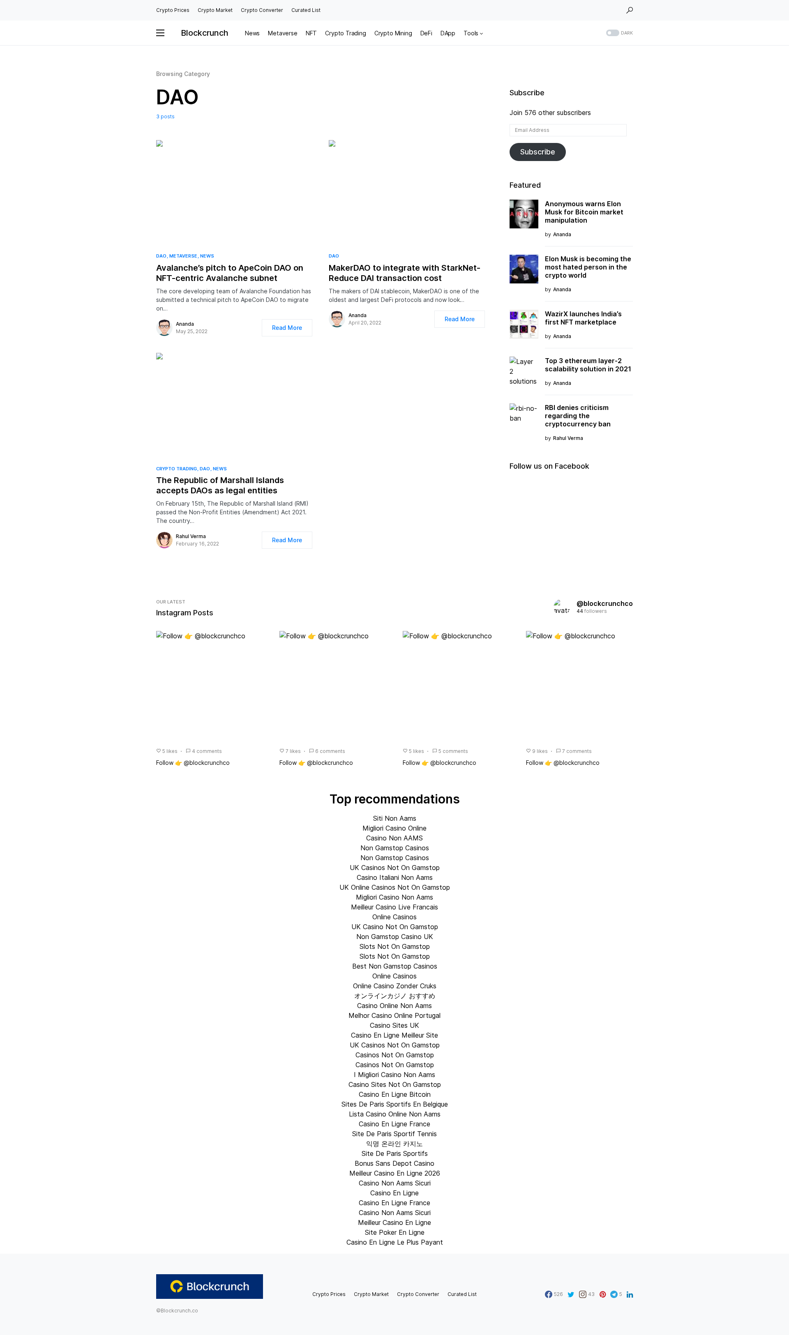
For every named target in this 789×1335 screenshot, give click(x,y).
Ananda (185, 324)
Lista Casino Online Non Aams (395, 1114)
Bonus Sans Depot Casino (394, 1163)
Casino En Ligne (394, 1193)
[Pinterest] (603, 1294)
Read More (287, 327)
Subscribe (537, 151)
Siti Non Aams (394, 818)
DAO (161, 256)
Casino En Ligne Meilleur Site (394, 1035)
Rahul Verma (191, 536)
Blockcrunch (204, 33)
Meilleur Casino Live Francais (394, 907)
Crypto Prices (172, 10)
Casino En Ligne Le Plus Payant (394, 1242)
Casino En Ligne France (394, 1124)
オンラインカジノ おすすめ (394, 996)
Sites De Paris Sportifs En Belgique (394, 1104)
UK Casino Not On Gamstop (394, 927)
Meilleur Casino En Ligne (394, 1222)
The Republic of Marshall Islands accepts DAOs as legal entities (220, 485)
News (207, 256)
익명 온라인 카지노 (394, 1143)
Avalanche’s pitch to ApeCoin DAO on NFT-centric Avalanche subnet (229, 273)
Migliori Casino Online (394, 828)
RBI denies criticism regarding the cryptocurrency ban (578, 415)
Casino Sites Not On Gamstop (394, 1084)
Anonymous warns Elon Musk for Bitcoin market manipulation (584, 212)
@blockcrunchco (605, 603)
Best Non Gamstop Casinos (394, 966)
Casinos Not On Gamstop (394, 1055)
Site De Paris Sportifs (395, 1153)
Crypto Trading (176, 469)
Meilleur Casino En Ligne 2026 (394, 1173)
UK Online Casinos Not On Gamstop (394, 887)
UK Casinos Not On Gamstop (395, 867)
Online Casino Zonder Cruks (394, 986)
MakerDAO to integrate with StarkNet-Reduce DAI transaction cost (404, 273)
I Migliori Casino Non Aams (394, 1074)
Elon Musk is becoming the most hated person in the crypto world (588, 267)
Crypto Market (215, 10)
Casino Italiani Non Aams (395, 877)
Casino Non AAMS (394, 838)
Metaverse (183, 256)
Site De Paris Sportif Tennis (394, 1134)
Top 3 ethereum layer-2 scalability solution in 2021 (588, 365)
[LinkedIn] (630, 1294)
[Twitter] (571, 1294)
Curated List (306, 10)
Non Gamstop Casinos (394, 848)
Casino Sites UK (394, 1025)
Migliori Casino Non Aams (394, 897)
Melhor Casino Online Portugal (394, 1015)
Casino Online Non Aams (394, 1005)
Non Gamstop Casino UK (394, 936)
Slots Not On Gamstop (395, 946)
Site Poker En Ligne (394, 1232)
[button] (629, 10)
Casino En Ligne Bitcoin (395, 1094)
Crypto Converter (262, 10)
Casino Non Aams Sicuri (395, 1183)
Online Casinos (394, 917)
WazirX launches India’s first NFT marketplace (583, 318)
